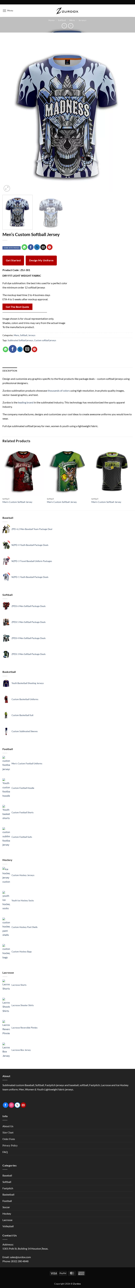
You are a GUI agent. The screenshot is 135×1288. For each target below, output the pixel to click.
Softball (62, 20)
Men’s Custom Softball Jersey (17, 502)
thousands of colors (59, 390)
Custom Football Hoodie (23, 788)
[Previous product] (70, 25)
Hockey (6, 1213)
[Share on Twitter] (37, 247)
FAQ (5, 1151)
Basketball (8, 1194)
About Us (7, 1126)
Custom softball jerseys (45, 340)
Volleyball (8, 1226)
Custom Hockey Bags (22, 951)
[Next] (126, 115)
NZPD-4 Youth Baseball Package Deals (30, 545)
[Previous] (9, 115)
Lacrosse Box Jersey (21, 1050)
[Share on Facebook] (31, 247)
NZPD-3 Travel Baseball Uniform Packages (32, 561)
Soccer (6, 1207)
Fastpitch (7, 1188)
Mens (72, 20)
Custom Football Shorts (23, 812)
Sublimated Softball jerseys (20, 340)
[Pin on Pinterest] (50, 247)
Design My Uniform (41, 260)
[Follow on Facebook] (5, 1105)
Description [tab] (9, 370)
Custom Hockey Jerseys (23, 875)
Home (52, 20)
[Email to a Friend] (43, 247)
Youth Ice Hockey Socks (23, 900)
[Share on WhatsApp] (24, 247)
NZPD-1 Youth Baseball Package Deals (30, 577)
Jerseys (82, 20)
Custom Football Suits (22, 837)
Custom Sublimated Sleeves (25, 731)
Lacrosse (7, 1219)
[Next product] (64, 25)
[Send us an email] (23, 1105)
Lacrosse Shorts (19, 985)
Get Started (13, 260)
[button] (7, 11)
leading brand (25, 402)
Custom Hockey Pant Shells (25, 927)
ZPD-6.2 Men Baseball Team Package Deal (32, 529)
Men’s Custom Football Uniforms (27, 763)
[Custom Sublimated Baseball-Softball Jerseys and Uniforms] (67, 10)
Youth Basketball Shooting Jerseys (28, 683)
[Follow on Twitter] (17, 1105)
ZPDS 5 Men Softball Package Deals (29, 622)
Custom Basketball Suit (22, 715)
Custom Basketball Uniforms (25, 699)
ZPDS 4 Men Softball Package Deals (29, 638)
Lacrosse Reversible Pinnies (25, 1027)
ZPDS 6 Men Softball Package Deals (29, 606)
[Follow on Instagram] (11, 1105)
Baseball (7, 1175)
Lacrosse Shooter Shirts (23, 1005)
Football (7, 1200)
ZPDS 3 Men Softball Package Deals (29, 654)
